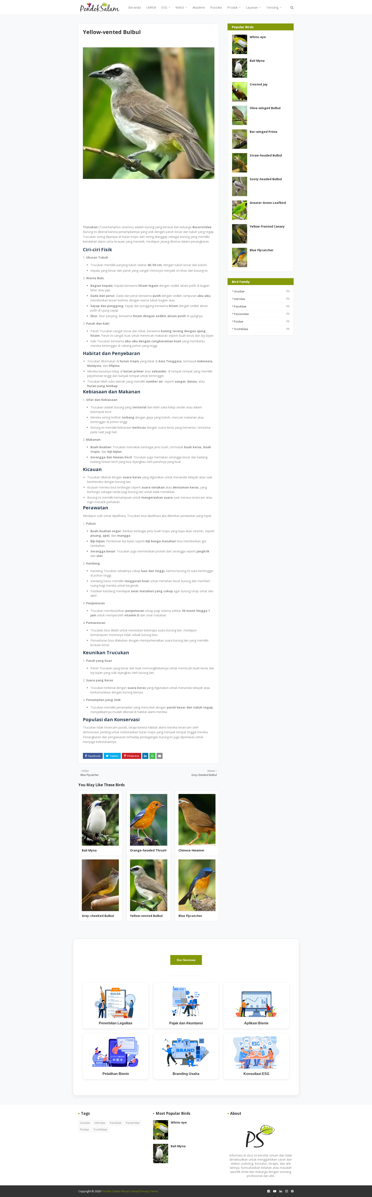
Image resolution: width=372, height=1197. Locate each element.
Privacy (144, 1191)
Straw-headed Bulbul (266, 155)
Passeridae (261, 314)
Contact (134, 1191)
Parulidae (261, 306)
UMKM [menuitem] (151, 7)
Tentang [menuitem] (272, 7)
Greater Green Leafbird (268, 203)
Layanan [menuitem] (252, 7)
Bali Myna (89, 850)
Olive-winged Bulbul (265, 108)
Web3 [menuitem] (179, 7)
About (125, 1191)
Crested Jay (259, 84)
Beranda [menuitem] (134, 7)
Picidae (261, 321)
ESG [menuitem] (164, 7)
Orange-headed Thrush (148, 850)
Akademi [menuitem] (198, 7)
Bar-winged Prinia (263, 132)
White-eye (258, 37)
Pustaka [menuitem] (216, 7)
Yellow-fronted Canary (267, 226)
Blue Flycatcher (190, 916)
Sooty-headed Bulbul (266, 179)
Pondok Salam (110, 1191)
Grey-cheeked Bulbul (98, 916)
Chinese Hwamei (191, 850)
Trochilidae (261, 329)
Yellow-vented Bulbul (146, 916)
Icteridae (261, 299)
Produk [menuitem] (232, 7)
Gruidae (261, 291)
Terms (154, 1191)
